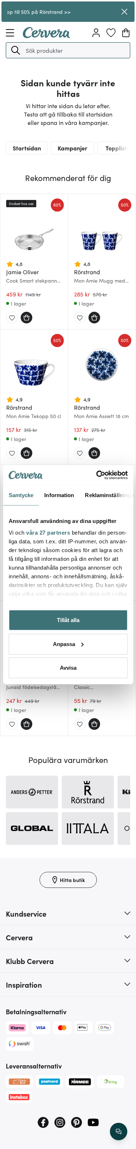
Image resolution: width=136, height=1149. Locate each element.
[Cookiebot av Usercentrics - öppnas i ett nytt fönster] (97, 475)
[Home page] (46, 36)
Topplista (118, 148)
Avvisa (68, 668)
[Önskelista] (111, 33)
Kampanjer (72, 148)
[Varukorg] (125, 33)
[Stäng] (124, 11)
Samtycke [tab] (20, 495)
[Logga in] (96, 33)
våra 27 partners (48, 532)
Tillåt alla (68, 620)
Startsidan (27, 148)
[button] (15, 50)
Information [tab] (59, 495)
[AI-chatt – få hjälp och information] (118, 1131)
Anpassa (64, 644)
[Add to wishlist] (12, 317)
